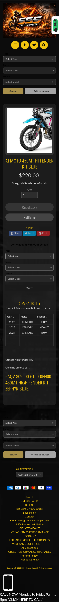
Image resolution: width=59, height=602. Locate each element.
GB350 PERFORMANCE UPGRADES (29, 551)
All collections (29, 547)
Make (6, 65)
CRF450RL (29, 504)
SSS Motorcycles (28, 568)
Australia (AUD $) (28, 474)
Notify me (29, 217)
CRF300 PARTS (30, 500)
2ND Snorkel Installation (29, 524)
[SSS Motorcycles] (29, 20)
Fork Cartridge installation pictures (29, 520)
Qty (29, 189)
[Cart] (34, 45)
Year (5, 53)
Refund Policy (30, 555)
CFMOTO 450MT (30, 528)
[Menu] (15, 45)
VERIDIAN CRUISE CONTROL (29, 543)
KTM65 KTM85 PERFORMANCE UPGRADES (29, 534)
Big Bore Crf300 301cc (29, 508)
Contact (29, 516)
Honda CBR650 (30, 559)
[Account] (25, 45)
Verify (29, 288)
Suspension (29, 512)
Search (13, 91)
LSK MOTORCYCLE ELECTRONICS (29, 539)
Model (6, 76)
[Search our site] (44, 45)
